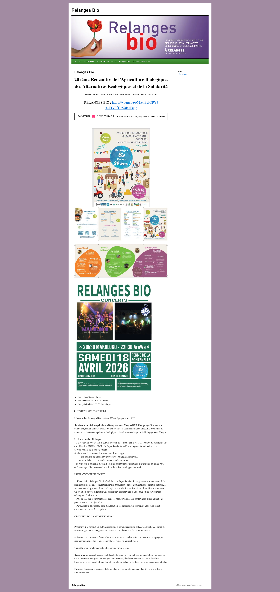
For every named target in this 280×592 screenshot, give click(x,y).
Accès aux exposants (106, 61)
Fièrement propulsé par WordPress (191, 585)
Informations (89, 61)
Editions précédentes (141, 61)
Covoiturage (183, 74)
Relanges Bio (85, 10)
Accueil (78, 61)
